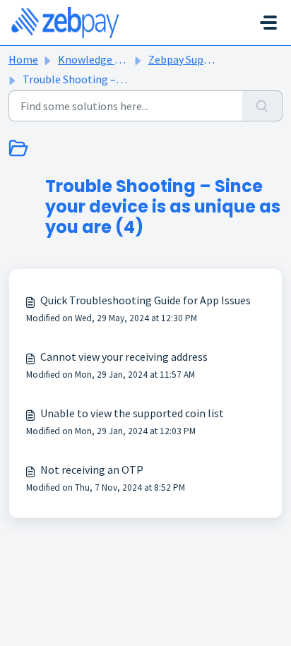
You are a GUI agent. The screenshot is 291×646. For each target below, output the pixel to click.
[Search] (262, 105)
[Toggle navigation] (268, 22)
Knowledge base (97, 59)
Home (23, 59)
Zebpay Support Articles (206, 59)
